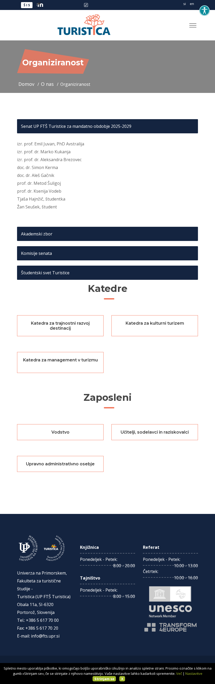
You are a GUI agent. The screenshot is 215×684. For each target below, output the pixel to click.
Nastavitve (193, 673)
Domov (27, 84)
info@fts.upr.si (45, 636)
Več (179, 673)
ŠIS (27, 5)
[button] (191, 23)
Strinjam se (104, 678)
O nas (48, 84)
